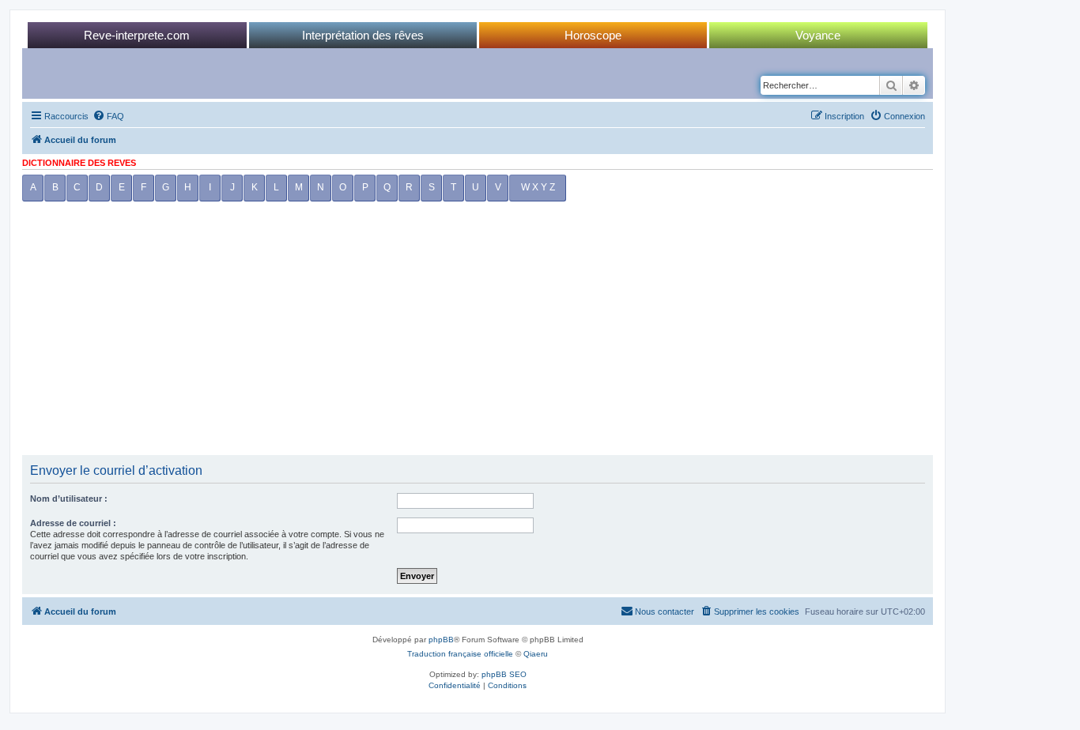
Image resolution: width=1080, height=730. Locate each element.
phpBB (441, 639)
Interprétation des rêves (363, 35)
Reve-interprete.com (137, 35)
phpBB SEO (504, 674)
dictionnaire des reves (79, 162)
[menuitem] (108, 116)
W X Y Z (538, 187)
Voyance (817, 35)
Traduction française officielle (460, 653)
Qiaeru (535, 653)
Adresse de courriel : (73, 523)
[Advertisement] (477, 332)
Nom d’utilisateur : (69, 498)
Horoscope (593, 35)
